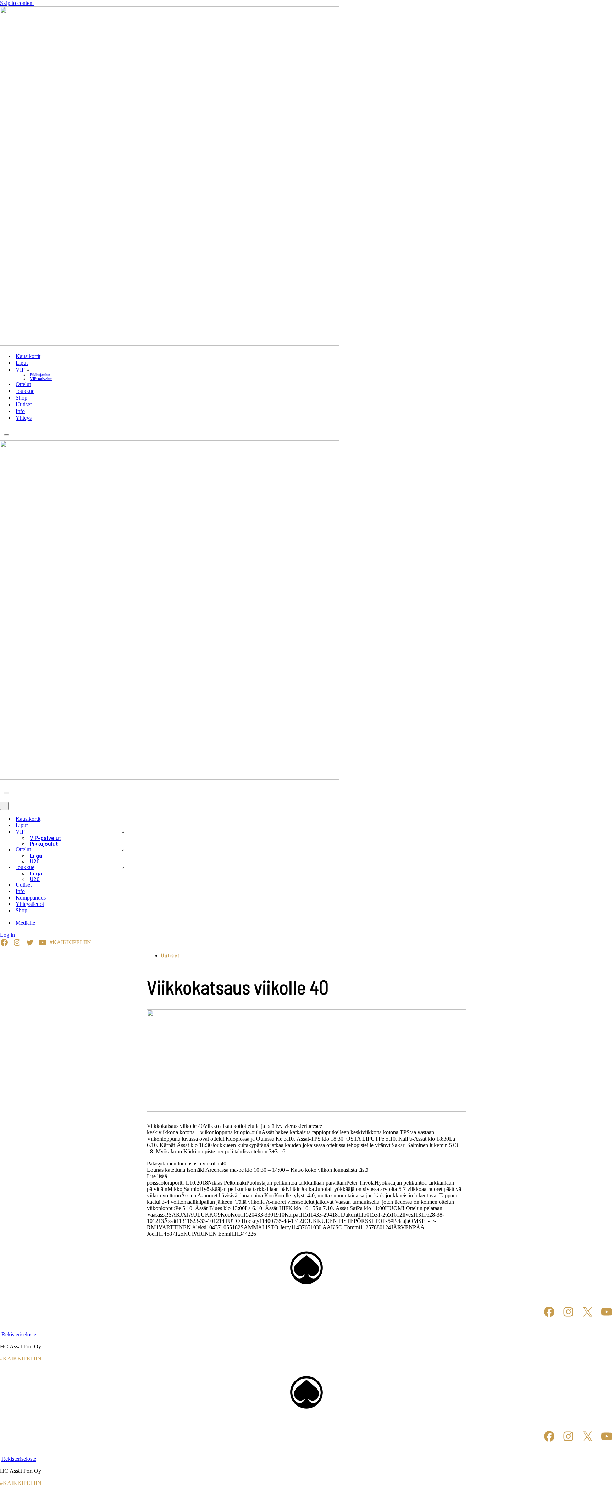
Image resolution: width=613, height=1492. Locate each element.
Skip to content (17, 3)
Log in (7, 935)
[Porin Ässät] (306, 176)
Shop (21, 398)
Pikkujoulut (40, 375)
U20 (35, 861)
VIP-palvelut (41, 379)
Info (20, 411)
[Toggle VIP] (123, 832)
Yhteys (24, 418)
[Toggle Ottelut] (123, 850)
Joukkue (25, 391)
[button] (28, 370)
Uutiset (24, 404)
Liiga (36, 855)
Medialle (25, 923)
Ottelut (23, 384)
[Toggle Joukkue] (123, 867)
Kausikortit (28, 356)
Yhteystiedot (30, 904)
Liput (22, 363)
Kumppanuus (31, 898)
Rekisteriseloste (18, 1334)
